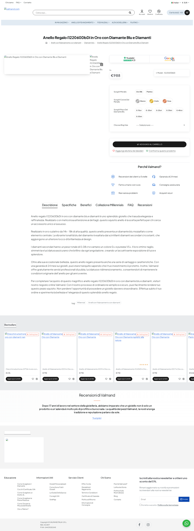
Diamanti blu (89, 43)
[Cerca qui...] (130, 12)
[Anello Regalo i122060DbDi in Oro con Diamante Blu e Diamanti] (11, 450)
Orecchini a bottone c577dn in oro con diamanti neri (22, 369)
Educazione (10, 477)
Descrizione (50, 205)
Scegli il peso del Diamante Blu (121, 111)
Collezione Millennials (109, 205)
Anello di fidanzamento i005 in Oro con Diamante (58, 369)
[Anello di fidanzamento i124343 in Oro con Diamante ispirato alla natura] (132, 349)
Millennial (81, 302)
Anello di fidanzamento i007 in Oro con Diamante (169, 369)
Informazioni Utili (44, 477)
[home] (47, 42)
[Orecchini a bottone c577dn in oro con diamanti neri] (22, 349)
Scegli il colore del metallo (121, 101)
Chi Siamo (106, 477)
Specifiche (69, 205)
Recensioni (145, 205)
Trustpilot (97, 418)
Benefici (85, 205)
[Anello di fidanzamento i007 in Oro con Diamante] (169, 349)
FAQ (130, 205)
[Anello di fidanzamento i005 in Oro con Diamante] (59, 349)
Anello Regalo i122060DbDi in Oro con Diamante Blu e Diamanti (122, 43)
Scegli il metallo (120, 92)
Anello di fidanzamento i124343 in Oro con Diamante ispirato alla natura (132, 369)
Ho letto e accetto (159, 505)
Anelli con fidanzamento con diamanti (66, 43)
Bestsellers (10, 324)
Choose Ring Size (121, 125)
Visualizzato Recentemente (17, 432)
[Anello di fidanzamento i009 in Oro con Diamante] (95, 349)
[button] (149, 144)
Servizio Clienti (76, 477)
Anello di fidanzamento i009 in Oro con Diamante (95, 369)
